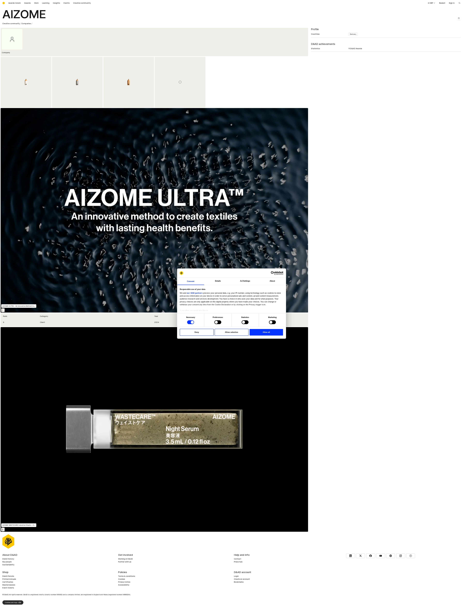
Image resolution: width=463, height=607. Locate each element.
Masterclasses (8, 585)
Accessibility (123, 585)
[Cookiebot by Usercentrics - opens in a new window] (272, 273)
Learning (45, 3)
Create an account (242, 579)
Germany (353, 34)
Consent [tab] (190, 281)
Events (67, 3)
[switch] (217, 322)
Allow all (266, 332)
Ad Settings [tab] (245, 281)
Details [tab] (218, 281)
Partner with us (124, 562)
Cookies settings (11, 602)
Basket (442, 3)
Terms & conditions (126, 576)
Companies (26, 24)
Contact (237, 559)
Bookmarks (239, 582)
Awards (27, 3)
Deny (197, 332)
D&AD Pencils (8, 576)
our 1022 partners (195, 293)
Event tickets (8, 588)
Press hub (238, 562)
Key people (7, 562)
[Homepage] (3, 3)
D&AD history (8, 559)
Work (36, 3)
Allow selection (231, 332)
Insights (56, 3)
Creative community (82, 3)
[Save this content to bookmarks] (459, 18)
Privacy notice (124, 582)
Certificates (7, 582)
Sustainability (8, 565)
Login (236, 576)
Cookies (121, 579)
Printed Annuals (9, 579)
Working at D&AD (125, 559)
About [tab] (272, 281)
